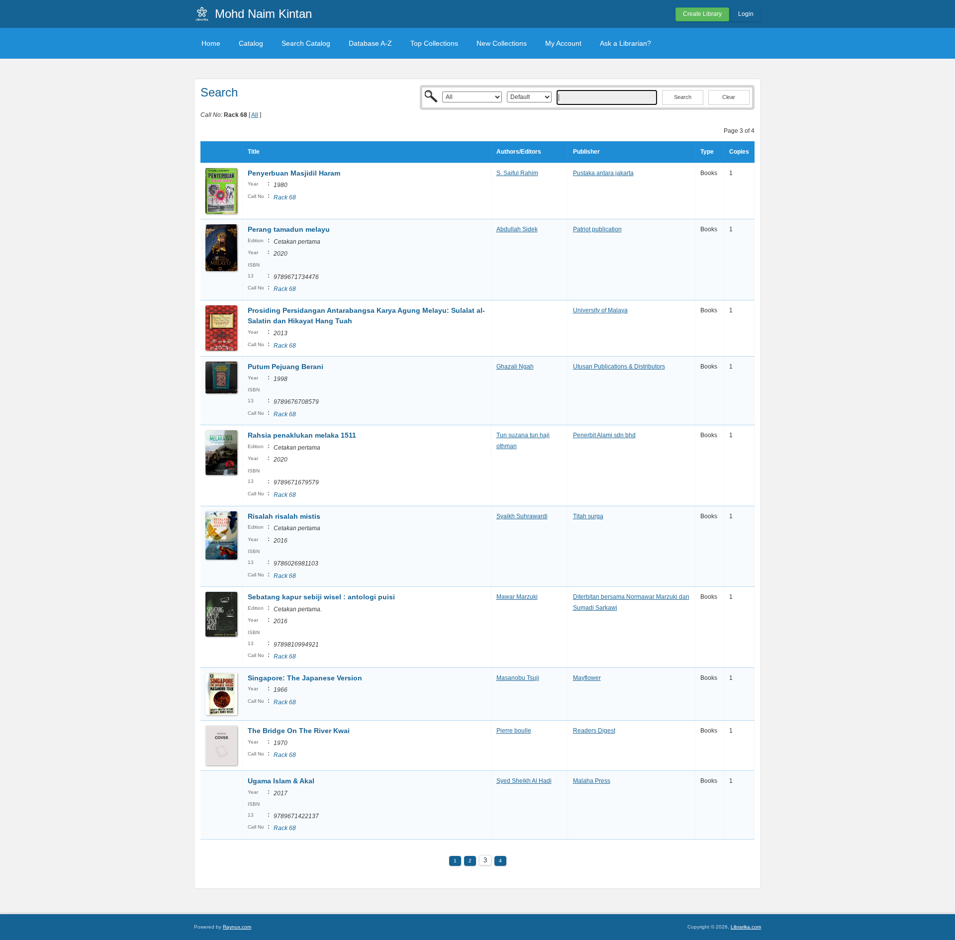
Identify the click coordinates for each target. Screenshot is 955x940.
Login (746, 13)
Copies (739, 151)
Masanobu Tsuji (517, 677)
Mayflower (587, 677)
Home (210, 43)
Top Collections (434, 43)
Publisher (586, 151)
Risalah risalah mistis (284, 516)
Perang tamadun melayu (289, 229)
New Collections (502, 43)
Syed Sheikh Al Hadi (524, 780)
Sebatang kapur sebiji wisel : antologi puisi (321, 597)
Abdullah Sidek (517, 229)
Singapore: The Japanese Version (305, 678)
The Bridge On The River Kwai (299, 731)
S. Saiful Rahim (517, 173)
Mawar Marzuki (517, 596)
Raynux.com (237, 927)
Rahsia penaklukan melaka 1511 (302, 435)
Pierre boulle (513, 730)
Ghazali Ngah (515, 366)
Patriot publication (597, 229)
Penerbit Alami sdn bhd (604, 435)
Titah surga (588, 516)
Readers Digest (594, 730)
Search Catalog (306, 43)
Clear (728, 97)
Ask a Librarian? (625, 43)
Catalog (251, 43)
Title (254, 151)
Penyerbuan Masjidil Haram (294, 173)
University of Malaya (600, 310)
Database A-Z (370, 43)
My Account (563, 43)
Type (707, 151)
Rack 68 (285, 197)
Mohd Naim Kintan (263, 13)
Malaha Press (591, 780)
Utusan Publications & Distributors (619, 366)
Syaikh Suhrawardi (522, 516)
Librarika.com (746, 927)
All (254, 114)
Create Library (702, 13)
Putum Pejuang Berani (285, 367)
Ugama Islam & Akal (281, 781)
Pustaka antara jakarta (603, 173)
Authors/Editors (518, 151)
